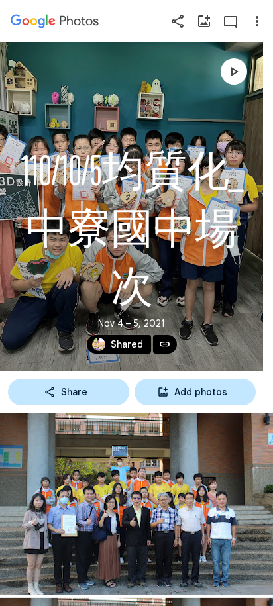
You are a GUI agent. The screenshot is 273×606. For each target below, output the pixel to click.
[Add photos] (204, 21)
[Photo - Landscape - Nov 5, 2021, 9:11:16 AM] (136, 504)
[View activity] (230, 21)
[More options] (257, 21)
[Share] (177, 21)
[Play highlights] (234, 71)
